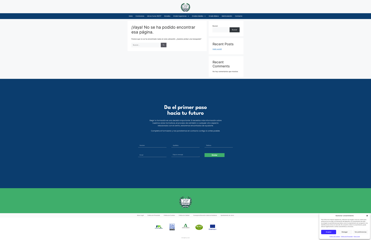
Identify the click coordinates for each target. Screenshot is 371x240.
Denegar (345, 232)
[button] (367, 216)
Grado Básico (214, 16)
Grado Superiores (180, 16)
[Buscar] (163, 45)
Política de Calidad (184, 215)
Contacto (238, 16)
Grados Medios (197, 16)
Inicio (131, 16)
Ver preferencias (360, 232)
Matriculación (227, 16)
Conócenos (140, 16)
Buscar (215, 26)
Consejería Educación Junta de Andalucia (205, 215)
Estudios (167, 16)
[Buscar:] (146, 45)
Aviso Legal (357, 236)
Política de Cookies (334, 236)
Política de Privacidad (347, 236)
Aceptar (328, 232)
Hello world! (217, 49)
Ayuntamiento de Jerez (227, 215)
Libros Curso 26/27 (154, 16)
